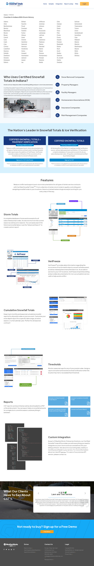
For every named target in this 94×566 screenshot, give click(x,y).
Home (45, 4)
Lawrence (42, 39)
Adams (6, 21)
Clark (5, 42)
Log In (84, 4)
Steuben (59, 62)
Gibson (23, 35)
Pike (58, 33)
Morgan (41, 57)
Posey (59, 37)
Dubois (6, 62)
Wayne (77, 48)
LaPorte (41, 35)
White (76, 53)
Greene (23, 39)
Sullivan (77, 21)
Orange (59, 24)
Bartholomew (8, 26)
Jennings (42, 24)
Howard (23, 53)
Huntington (24, 55)
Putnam (59, 42)
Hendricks (24, 48)
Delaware (7, 60)
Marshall (41, 46)
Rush (58, 48)
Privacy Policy (68, 554)
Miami (41, 51)
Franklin (23, 30)
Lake (40, 37)
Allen (5, 24)
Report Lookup (68, 4)
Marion (41, 44)
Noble (41, 62)
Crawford (7, 48)
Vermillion (78, 35)
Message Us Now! (49, 559)
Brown (6, 35)
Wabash (77, 39)
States (6, 15)
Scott (58, 51)
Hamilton (24, 42)
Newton (41, 60)
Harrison (24, 46)
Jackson (23, 57)
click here (63, 452)
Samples (51, 4)
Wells (76, 51)
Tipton (77, 28)
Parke (58, 28)
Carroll (6, 37)
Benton (6, 28)
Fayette (23, 24)
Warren (77, 42)
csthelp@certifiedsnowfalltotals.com (54, 556)
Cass (5, 39)
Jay (22, 62)
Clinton (6, 46)
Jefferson (42, 21)
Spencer (59, 55)
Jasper (23, 60)
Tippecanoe (78, 26)
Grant (23, 37)
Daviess (6, 51)
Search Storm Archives (29, 552)
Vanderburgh (79, 33)
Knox (40, 28)
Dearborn (7, 55)
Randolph (60, 44)
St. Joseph (60, 57)
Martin (41, 48)
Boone (6, 33)
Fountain (24, 28)
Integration (59, 4)
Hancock (24, 44)
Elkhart (23, 21)
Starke (59, 60)
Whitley (77, 55)
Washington (78, 46)
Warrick (77, 44)
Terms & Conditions (70, 552)
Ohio (58, 21)
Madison (41, 42)
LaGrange (42, 33)
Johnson (41, 26)
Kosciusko (42, 30)
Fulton (23, 33)
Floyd (23, 26)
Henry (23, 51)
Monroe (41, 53)
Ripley (59, 46)
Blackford (7, 30)
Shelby (59, 53)
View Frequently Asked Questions (32, 550)
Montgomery (43, 55)
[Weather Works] (11, 546)
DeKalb (6, 53)
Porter (59, 35)
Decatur (6, 57)
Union (76, 30)
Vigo (76, 37)
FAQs (76, 4)
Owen (59, 26)
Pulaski (59, 39)
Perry (58, 30)
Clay (5, 44)
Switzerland (78, 24)
